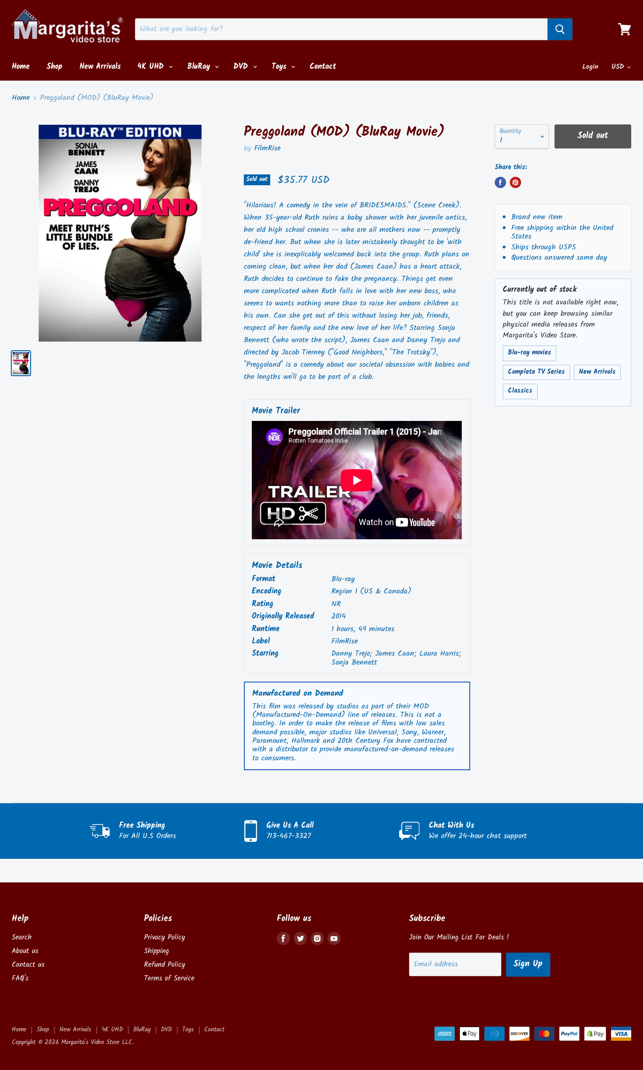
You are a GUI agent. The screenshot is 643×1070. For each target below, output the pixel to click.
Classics (520, 391)
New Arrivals (100, 67)
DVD (242, 67)
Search (22, 937)
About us (25, 951)
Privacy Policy (164, 937)
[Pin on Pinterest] (515, 182)
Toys (280, 67)
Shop (55, 67)
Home (21, 67)
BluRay (200, 67)
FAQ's (20, 978)
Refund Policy (164, 965)
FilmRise (267, 148)
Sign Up (528, 964)
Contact (323, 67)
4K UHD (152, 67)
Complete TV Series (536, 372)
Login (590, 67)
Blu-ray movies (529, 352)
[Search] (559, 29)
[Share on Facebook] (500, 182)
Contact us (28, 965)
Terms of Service (169, 978)
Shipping (156, 951)
